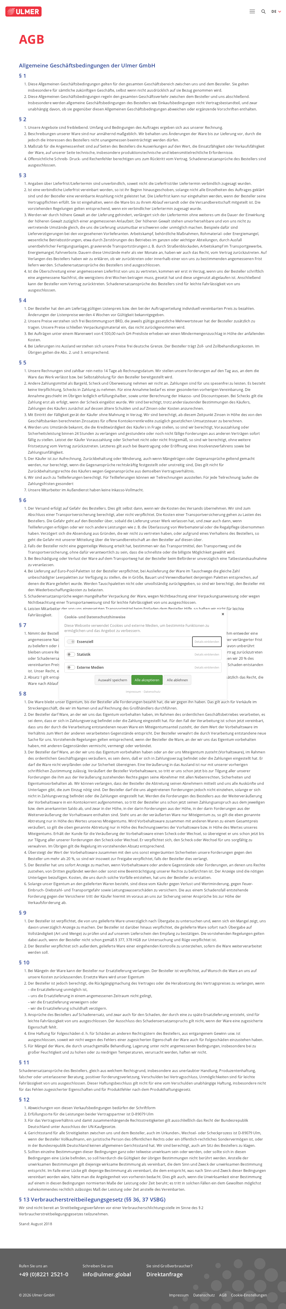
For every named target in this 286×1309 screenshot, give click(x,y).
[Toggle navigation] (252, 11)
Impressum (179, 1295)
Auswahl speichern (112, 680)
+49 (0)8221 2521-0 (43, 1274)
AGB (222, 1295)
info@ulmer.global (107, 1274)
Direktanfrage (164, 1274)
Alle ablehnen (177, 680)
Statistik (83, 654)
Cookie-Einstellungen (249, 1295)
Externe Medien (90, 667)
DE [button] (273, 11)
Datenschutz (204, 1295)
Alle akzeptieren (147, 680)
